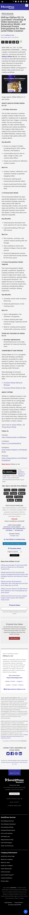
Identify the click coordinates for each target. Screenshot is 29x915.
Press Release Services (7, 821)
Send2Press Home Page (8, 856)
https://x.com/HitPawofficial (11, 443)
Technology (19, 530)
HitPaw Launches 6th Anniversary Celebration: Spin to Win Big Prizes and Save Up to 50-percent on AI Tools (14, 583)
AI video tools (14, 536)
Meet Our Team (5, 862)
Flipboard (18, 497)
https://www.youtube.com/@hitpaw (14, 437)
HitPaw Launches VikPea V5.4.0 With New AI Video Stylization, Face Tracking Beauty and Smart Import (14, 590)
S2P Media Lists (5, 836)
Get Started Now (14, 793)
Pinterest (20, 685)
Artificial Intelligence (11, 527)
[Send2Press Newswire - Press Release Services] (8, 8)
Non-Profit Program (6, 842)
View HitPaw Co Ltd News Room (15, 539)
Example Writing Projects (8, 830)
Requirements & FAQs (7, 839)
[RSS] (26, 1)
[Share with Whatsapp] (21, 41)
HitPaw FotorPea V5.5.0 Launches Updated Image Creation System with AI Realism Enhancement (14, 598)
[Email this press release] (17, 42)
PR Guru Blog (4, 881)
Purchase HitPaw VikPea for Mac (15, 388)
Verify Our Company (6, 865)
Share (7, 490)
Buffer (11, 500)
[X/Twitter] (8, 754)
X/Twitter (12, 681)
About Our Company (7, 859)
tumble (13, 493)
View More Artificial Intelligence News (14, 543)
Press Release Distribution (8, 824)
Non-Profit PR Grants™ (7, 875)
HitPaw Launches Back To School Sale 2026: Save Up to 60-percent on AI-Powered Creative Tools (14, 567)
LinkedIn (8, 685)
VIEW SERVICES (14, 638)
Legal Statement (8, 902)
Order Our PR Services (7, 846)
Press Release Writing (7, 827)
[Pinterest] (18, 1)
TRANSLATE (14, 555)
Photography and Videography (14, 528)
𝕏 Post (14, 490)
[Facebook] (16, 1)
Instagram (19, 681)
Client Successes (5, 872)
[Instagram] (24, 1)
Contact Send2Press (6, 878)
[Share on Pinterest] (10, 42)
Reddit (22, 493)
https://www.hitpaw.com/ (14, 677)
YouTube (14, 685)
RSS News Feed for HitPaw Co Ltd (15, 689)
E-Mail (19, 500)
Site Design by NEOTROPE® (14, 904)
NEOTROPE (13, 887)
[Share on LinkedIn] (13, 42)
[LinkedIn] (21, 1)
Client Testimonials (6, 868)
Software (9, 530)
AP (23, 527)
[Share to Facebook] (3, 42)
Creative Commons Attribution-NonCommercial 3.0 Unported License (14, 736)
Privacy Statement (19, 902)
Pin (6, 493)
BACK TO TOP (14, 773)
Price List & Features (6, 833)
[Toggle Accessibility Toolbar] (25, 911)
